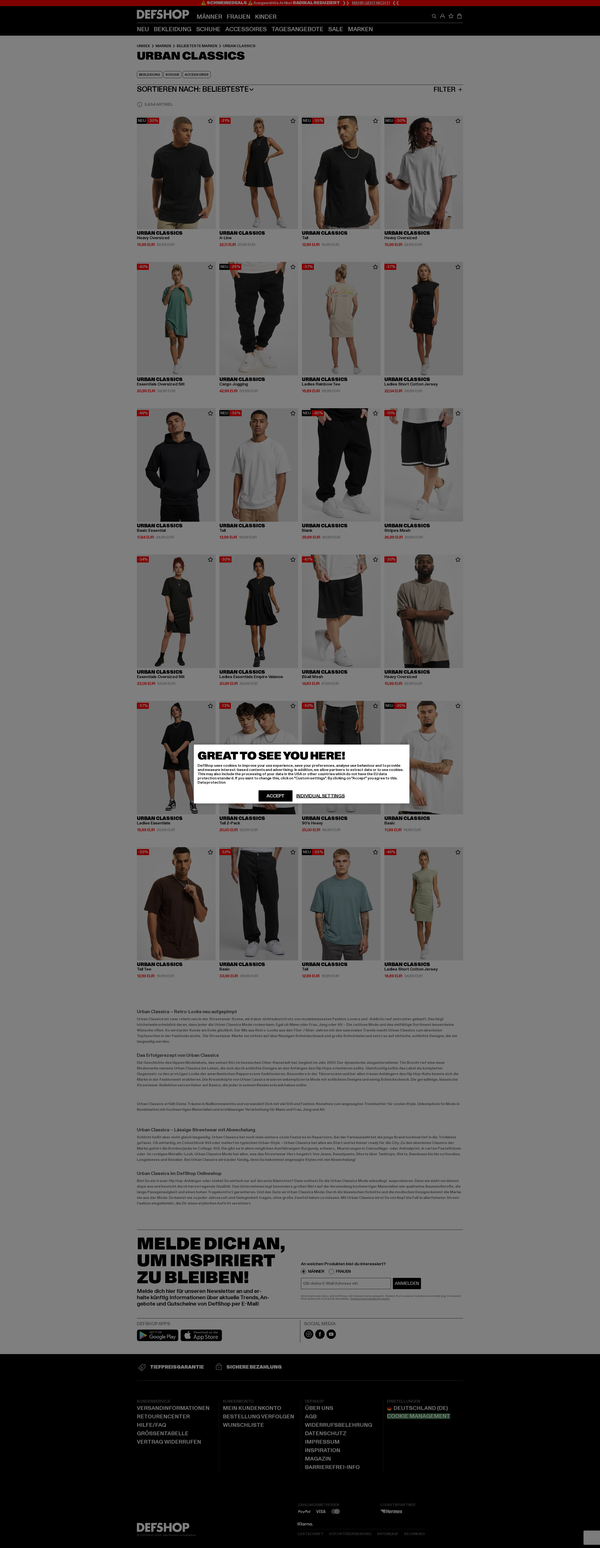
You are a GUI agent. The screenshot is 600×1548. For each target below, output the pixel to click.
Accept (275, 796)
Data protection (212, 782)
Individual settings (320, 796)
